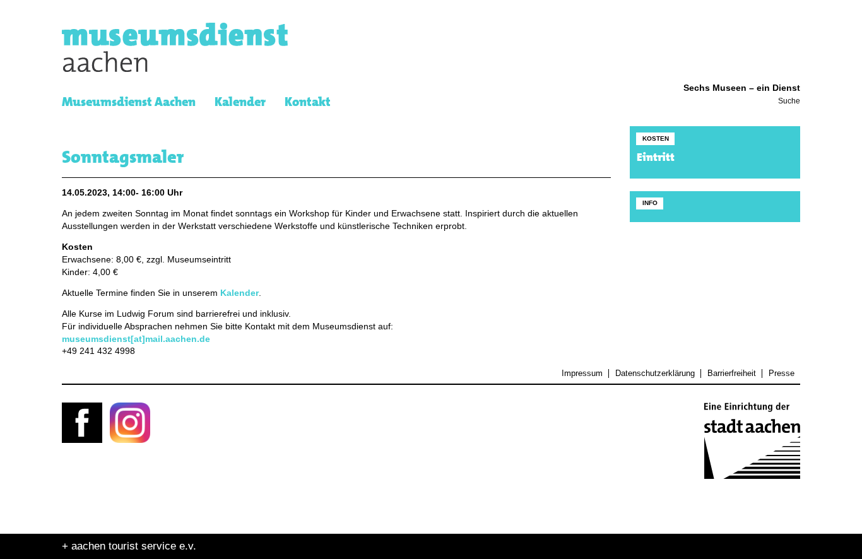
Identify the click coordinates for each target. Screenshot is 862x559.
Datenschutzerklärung (654, 373)
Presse (781, 373)
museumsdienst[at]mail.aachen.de (136, 339)
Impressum (582, 373)
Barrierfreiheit (731, 373)
